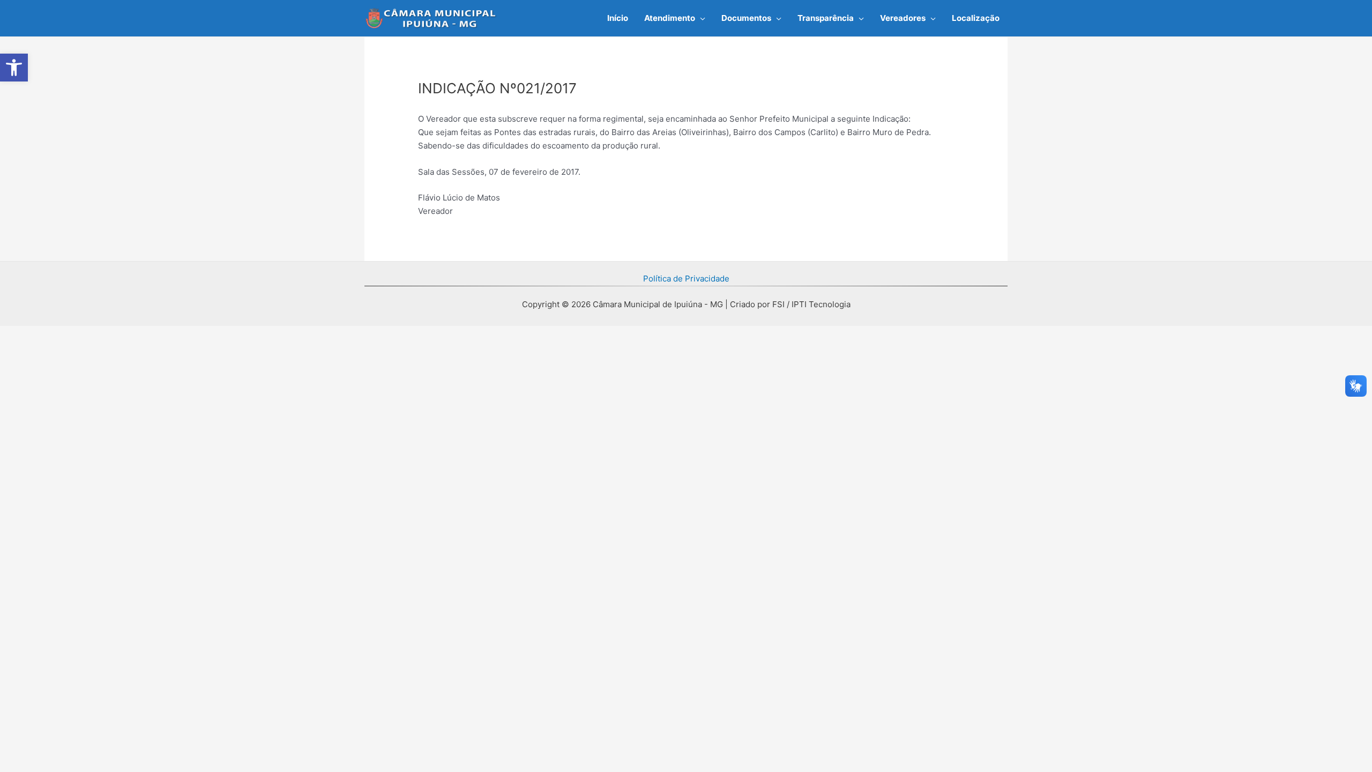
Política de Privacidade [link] (686, 278)
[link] (14, 67)
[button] (700, 18)
